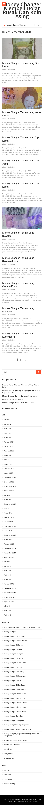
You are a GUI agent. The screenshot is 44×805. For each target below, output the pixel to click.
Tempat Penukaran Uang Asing (15, 740)
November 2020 (10, 526)
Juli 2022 (7, 495)
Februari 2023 (9, 469)
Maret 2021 (8, 513)
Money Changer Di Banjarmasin (15, 641)
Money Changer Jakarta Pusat (15, 698)
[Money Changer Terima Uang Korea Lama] (22, 98)
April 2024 (7, 433)
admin (4, 70)
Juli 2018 (7, 606)
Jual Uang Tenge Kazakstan (12, 399)
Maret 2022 (8, 500)
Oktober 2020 (9, 531)
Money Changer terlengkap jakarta (16, 725)
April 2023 (7, 460)
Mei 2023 (7, 455)
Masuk (6, 770)
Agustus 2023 (9, 451)
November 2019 (10, 553)
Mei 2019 (7, 571)
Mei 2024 (7, 429)
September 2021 (10, 504)
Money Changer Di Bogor (13, 654)
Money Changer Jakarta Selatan (15, 703)
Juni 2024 (7, 424)
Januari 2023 (8, 473)
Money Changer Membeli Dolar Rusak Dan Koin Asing (22, 10)
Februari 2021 (9, 517)
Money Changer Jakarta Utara (15, 712)
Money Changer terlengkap (14, 720)
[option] (23, 25)
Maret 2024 (8, 438)
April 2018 (7, 615)
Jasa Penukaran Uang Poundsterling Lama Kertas (22, 627)
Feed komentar (9, 779)
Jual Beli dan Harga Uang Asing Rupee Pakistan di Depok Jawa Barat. (21, 391)
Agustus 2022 (9, 491)
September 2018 (10, 597)
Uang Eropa (8, 749)
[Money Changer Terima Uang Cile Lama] (22, 48)
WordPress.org (9, 784)
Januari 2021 (8, 522)
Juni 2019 (7, 566)
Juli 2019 (7, 562)
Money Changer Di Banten (13, 645)
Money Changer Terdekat (13, 716)
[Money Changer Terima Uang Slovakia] (22, 218)
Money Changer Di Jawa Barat (15, 663)
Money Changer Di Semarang (14, 676)
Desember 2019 (10, 548)
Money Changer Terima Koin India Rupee (18, 403)
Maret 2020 (8, 540)
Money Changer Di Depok (13, 658)
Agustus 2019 (9, 557)
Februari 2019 (9, 584)
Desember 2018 (10, 588)
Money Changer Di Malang (13, 672)
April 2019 (7, 575)
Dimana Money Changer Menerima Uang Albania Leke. (20, 386)
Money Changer (10, 632)
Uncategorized (9, 758)
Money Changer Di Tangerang (15, 689)
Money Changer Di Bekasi (13, 649)
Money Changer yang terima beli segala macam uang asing (21, 735)
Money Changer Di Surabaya (14, 685)
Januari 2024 (8, 446)
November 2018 (10, 593)
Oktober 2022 (9, 482)
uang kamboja (9, 754)
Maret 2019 (8, 579)
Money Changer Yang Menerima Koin (17, 729)
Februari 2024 (9, 442)
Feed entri (7, 775)
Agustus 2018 (9, 602)
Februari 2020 (9, 544)
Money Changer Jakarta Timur (15, 707)
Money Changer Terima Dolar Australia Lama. (24, 25)
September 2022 (10, 486)
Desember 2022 (10, 477)
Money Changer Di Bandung (14, 636)
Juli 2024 (7, 420)
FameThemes (33, 801)
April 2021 (7, 508)
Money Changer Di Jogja (13, 667)
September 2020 (10, 535)
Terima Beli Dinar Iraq (12, 745)
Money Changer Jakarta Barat (15, 694)
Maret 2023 (8, 464)
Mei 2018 (7, 611)
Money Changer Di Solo (12, 680)
